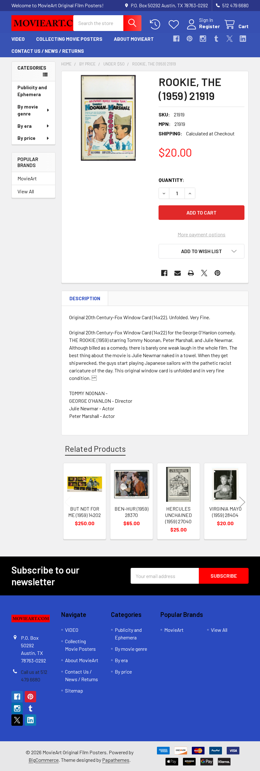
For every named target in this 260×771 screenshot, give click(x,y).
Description (84, 298)
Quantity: (171, 180)
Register (209, 26)
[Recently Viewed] (156, 24)
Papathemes (115, 760)
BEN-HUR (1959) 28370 (131, 512)
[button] (201, 251)
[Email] (177, 273)
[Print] (191, 273)
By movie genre (27, 110)
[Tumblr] (216, 38)
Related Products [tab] (95, 448)
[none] (108, 118)
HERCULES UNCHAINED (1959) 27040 (178, 515)
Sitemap (74, 690)
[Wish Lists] (175, 24)
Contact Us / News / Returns (47, 51)
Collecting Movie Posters (69, 39)
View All (25, 191)
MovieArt (27, 178)
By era (24, 126)
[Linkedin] (243, 38)
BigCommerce (44, 760)
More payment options (201, 234)
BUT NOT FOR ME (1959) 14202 (84, 512)
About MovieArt (134, 39)
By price (26, 138)
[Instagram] (203, 38)
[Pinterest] (189, 38)
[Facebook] (176, 38)
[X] (229, 38)
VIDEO (18, 39)
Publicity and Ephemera (32, 90)
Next (242, 502)
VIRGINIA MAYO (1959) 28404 (225, 512)
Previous (67, 502)
